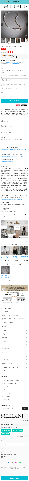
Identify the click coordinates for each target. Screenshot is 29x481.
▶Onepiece (5, 341)
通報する (25, 241)
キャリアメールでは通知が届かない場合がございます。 (13, 76)
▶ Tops (4, 334)
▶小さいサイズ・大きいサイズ (10, 367)
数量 (2, 92)
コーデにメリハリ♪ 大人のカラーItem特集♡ (13, 319)
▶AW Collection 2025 (7, 322)
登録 (25, 408)
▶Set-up (4, 345)
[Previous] (2, 24)
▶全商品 (4, 326)
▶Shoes (4, 356)
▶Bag (3, 352)
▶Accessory (5, 359)
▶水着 (3, 370)
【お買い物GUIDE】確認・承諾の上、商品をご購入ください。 (14, 85)
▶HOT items (5, 311)
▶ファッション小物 (7, 363)
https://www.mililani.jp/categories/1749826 (12, 156)
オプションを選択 (14, 478)
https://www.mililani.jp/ (7, 161)
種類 (2, 68)
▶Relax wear (5, 348)
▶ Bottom (4, 337)
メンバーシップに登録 (7, 62)
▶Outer (4, 330)
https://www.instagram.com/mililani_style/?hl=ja (14, 149)
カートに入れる (14, 101)
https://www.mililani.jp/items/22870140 (11, 199)
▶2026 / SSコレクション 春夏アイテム (12, 315)
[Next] (27, 24)
